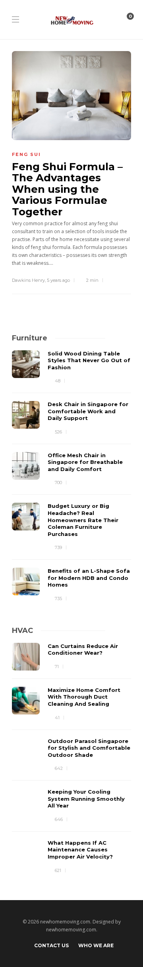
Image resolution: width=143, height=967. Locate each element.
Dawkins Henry (28, 280)
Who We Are (96, 945)
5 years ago (58, 280)
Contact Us (51, 945)
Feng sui (26, 154)
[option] (71, 476)
